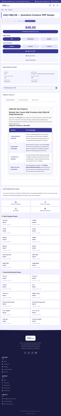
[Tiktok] (32, 352)
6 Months (30, 46)
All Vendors (6, 364)
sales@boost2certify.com (10, 398)
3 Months (12, 46)
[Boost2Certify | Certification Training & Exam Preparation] (6, 5)
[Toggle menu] (57, 5)
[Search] (50, 5)
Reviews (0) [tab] (35, 99)
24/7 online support (8, 404)
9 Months (49, 46)
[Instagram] (28, 352)
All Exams (6, 366)
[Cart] (53, 5)
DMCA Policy (7, 390)
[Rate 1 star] (2, 21)
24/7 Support (56, 1)
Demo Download (31, 60)
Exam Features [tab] (11, 99)
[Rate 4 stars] (10, 21)
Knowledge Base (8, 369)
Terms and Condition (30, 413)
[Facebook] (25, 352)
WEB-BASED (30, 39)
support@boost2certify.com (43, 1)
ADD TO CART (31, 51)
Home (2, 9)
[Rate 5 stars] (12, 21)
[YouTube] (36, 352)
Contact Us (6, 382)
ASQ (6, 9)
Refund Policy (7, 385)
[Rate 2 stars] (5, 21)
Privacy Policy (7, 388)
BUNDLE (49, 39)
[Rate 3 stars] (7, 21)
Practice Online (31, 55)
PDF (12, 39)
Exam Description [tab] (23, 99)
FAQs (5, 380)
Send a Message (8, 401)
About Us (6, 372)
